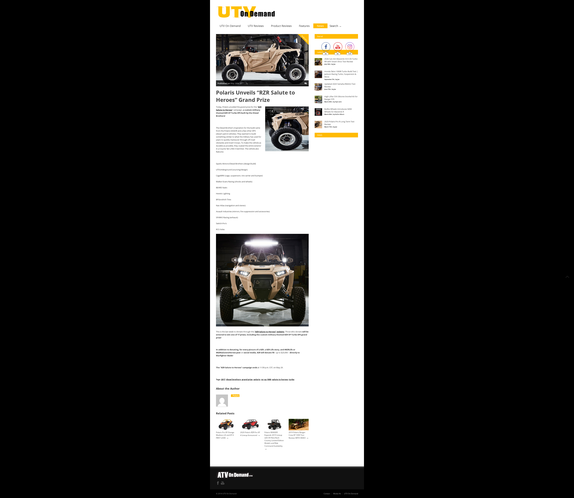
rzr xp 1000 (266, 379)
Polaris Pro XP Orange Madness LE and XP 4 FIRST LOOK (225, 435)
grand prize (247, 379)
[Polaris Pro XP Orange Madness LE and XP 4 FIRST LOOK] (226, 429)
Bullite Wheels (339, 114)
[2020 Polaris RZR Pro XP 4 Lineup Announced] (250, 429)
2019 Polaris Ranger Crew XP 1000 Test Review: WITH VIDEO (297, 435)
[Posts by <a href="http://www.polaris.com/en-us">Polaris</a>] (231, 395)
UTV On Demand (230, 26)
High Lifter (338, 102)
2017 (223, 379)
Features (304, 26)
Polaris (251, 83)
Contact (327, 493)
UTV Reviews (256, 26)
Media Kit (337, 493)
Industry (305, 38)
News (320, 26)
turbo (291, 379)
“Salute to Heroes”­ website (269, 331)
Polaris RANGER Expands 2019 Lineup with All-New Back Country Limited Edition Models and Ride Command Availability (274, 439)
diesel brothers (233, 379)
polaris (257, 379)
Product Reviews (281, 26)
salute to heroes (280, 379)
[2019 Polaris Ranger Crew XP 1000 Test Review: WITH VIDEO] (299, 429)
